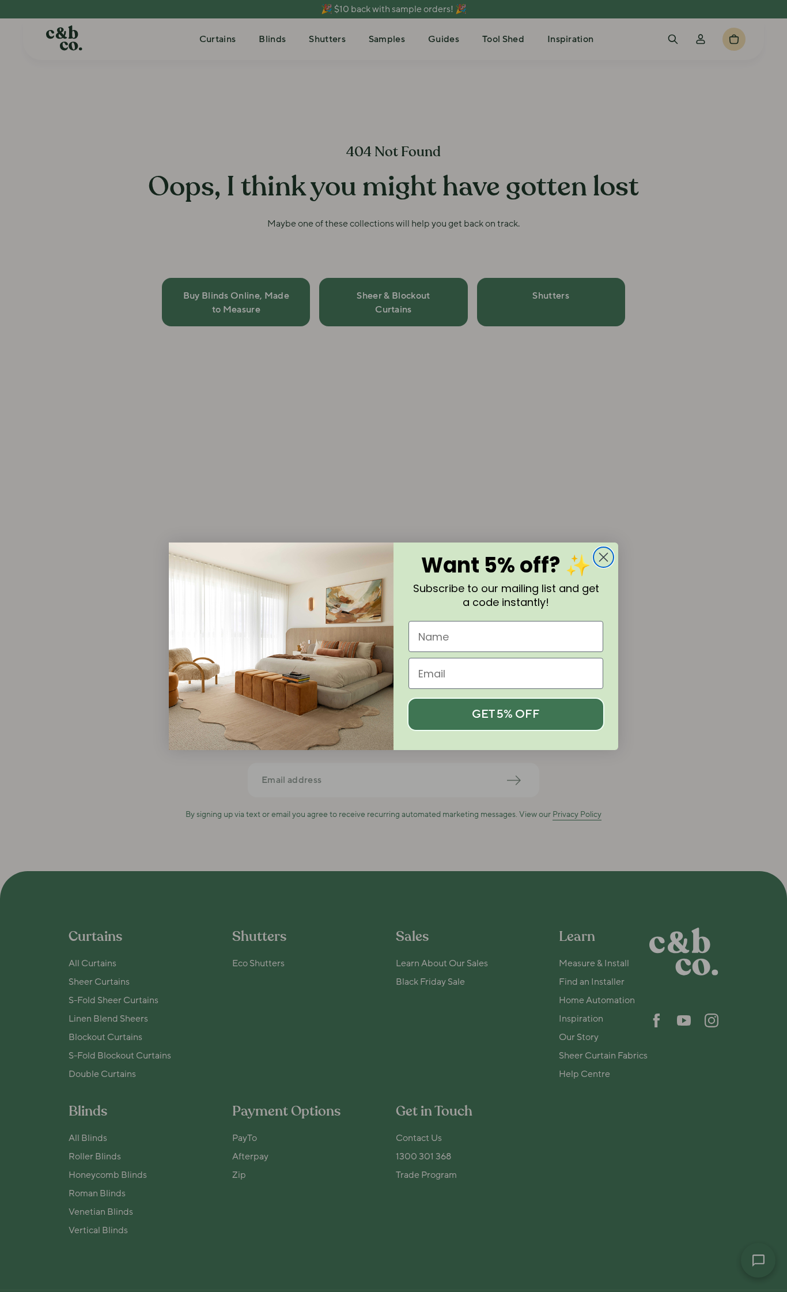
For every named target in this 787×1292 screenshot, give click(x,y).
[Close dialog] (603, 557)
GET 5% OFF (506, 714)
